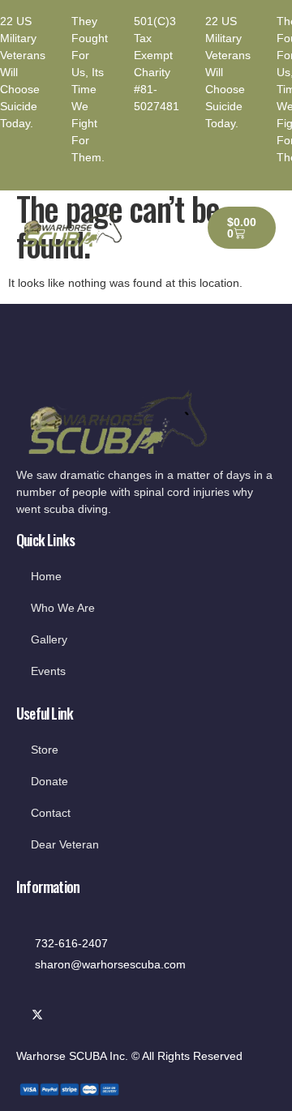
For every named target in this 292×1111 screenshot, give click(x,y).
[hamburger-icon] (170, 228)
